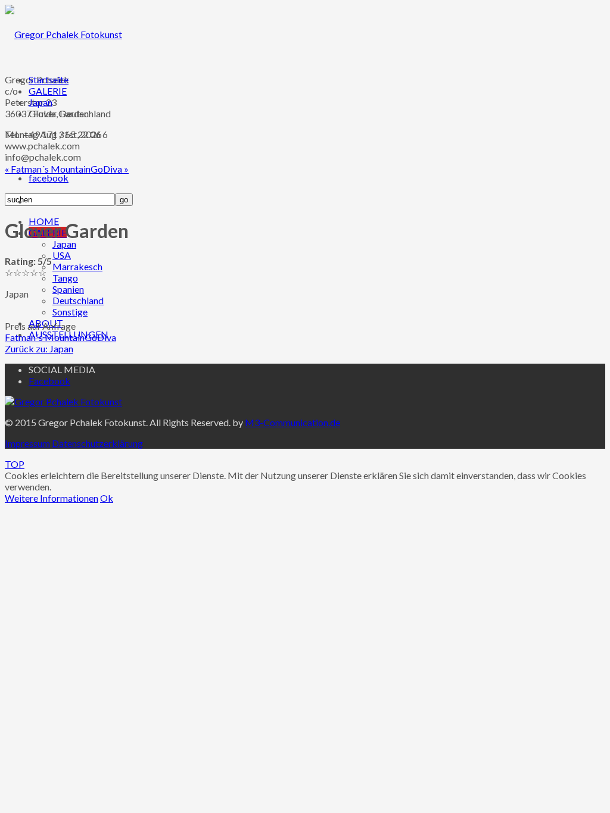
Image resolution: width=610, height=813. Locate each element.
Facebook (49, 380)
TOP (14, 464)
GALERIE (48, 90)
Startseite (49, 79)
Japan (64, 243)
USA (61, 255)
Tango (65, 277)
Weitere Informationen (51, 498)
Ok (106, 498)
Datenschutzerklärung (97, 443)
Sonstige (70, 311)
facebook (49, 177)
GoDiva (100, 337)
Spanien (68, 289)
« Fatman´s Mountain (48, 168)
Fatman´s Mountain (45, 337)
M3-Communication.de (292, 422)
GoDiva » (110, 168)
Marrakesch (77, 266)
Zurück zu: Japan (39, 348)
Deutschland (78, 300)
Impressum (27, 443)
